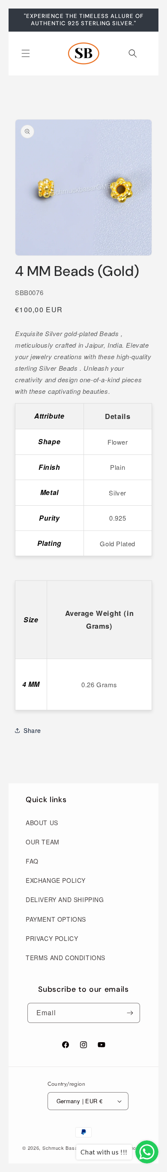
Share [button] (32, 730)
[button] (25, 53)
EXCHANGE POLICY (56, 880)
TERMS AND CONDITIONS (65, 957)
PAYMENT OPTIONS (56, 919)
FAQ (32, 861)
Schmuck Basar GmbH (69, 1147)
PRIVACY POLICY (52, 938)
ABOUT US (42, 822)
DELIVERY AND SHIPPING (65, 899)
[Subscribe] (130, 1013)
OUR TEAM (43, 842)
